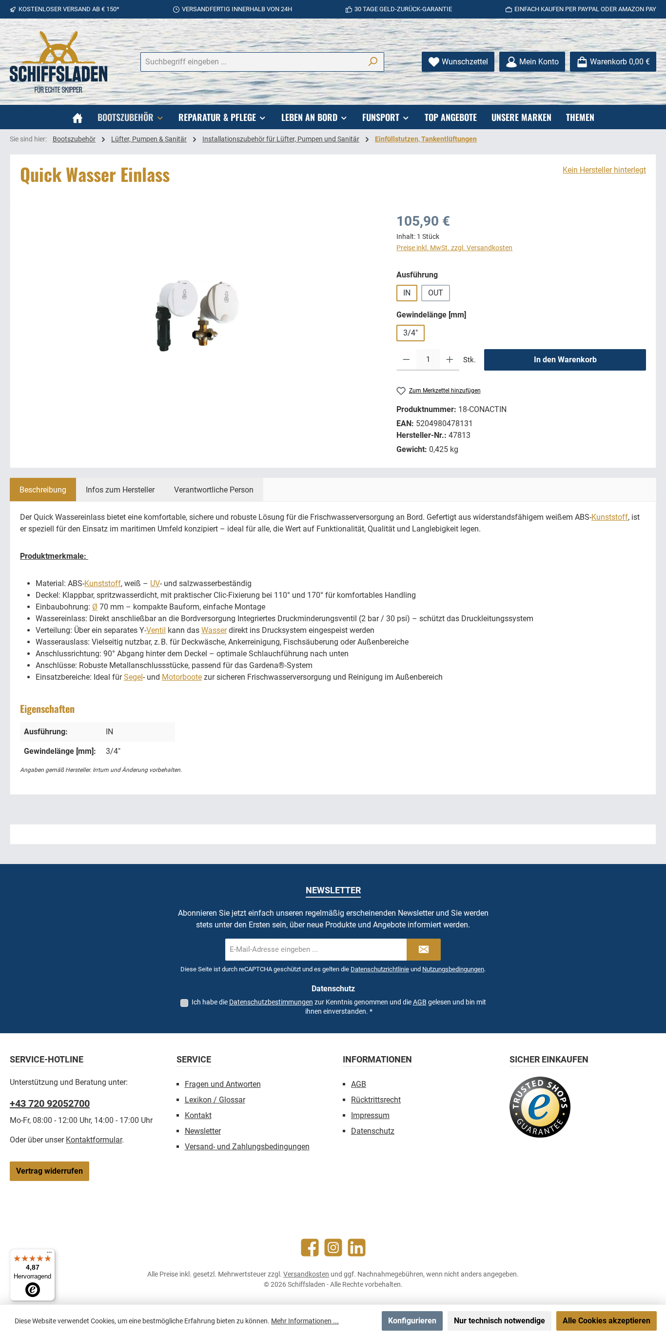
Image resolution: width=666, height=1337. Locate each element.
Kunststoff (609, 517)
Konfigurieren (412, 1320)
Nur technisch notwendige (499, 1320)
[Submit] (424, 950)
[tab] (43, 489)
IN (407, 292)
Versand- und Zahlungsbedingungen (247, 1146)
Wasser (214, 630)
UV (155, 583)
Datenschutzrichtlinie (380, 969)
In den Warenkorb (565, 359)
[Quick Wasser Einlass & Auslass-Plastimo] (198, 315)
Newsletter (203, 1131)
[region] (198, 316)
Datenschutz (372, 1131)
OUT (435, 292)
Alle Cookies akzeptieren (606, 1320)
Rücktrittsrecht (376, 1099)
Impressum (370, 1115)
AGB (420, 1002)
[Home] (77, 117)
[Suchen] (372, 62)
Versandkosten (306, 1274)
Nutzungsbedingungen (453, 969)
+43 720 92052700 (50, 1103)
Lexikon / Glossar (215, 1099)
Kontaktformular (94, 1139)
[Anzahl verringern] (406, 360)
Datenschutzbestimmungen (271, 1002)
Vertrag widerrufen (49, 1171)
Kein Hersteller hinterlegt (604, 170)
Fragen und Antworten (223, 1084)
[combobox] (251, 62)
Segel (133, 677)
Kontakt (198, 1115)
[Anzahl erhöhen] (450, 360)
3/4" (410, 332)
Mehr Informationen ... (305, 1321)
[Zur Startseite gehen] (58, 62)
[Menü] (49, 1254)
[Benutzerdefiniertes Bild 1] (539, 1107)
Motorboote (182, 677)
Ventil (156, 630)
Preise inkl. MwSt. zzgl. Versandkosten (454, 248)
